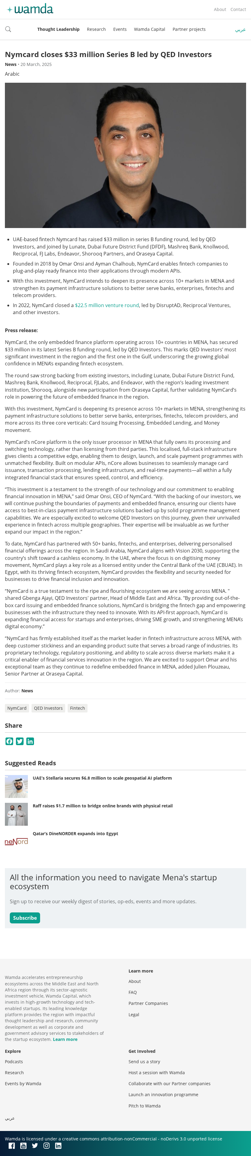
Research (96, 29)
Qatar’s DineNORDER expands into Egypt (75, 833)
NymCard (17, 708)
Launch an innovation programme (163, 1094)
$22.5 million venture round (107, 305)
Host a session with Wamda (157, 1072)
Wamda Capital (149, 29)
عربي (240, 29)
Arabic (12, 74)
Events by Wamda (23, 1083)
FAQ (133, 992)
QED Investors (48, 708)
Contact (238, 9)
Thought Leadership (58, 29)
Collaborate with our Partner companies (170, 1083)
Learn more (65, 1039)
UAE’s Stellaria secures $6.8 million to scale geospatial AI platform (102, 778)
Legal (134, 1014)
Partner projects (189, 29)
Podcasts (14, 1061)
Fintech (77, 708)
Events (120, 29)
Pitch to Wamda (145, 1106)
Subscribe (25, 918)
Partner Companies (148, 1003)
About (220, 9)
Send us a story (144, 1061)
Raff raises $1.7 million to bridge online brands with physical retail (103, 806)
